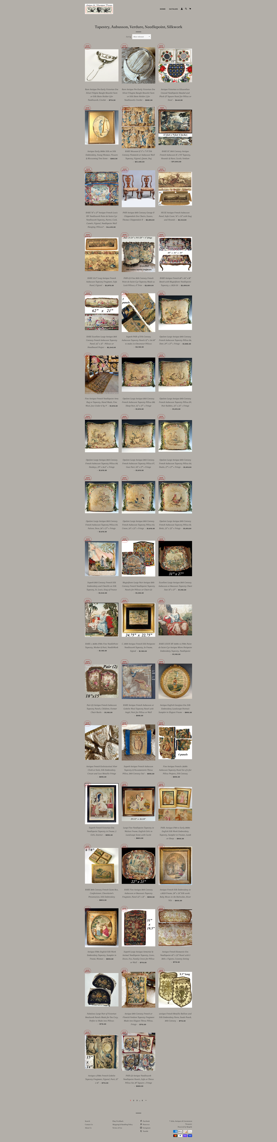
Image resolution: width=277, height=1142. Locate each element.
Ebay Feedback (118, 1121)
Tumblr (145, 1131)
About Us (88, 1128)
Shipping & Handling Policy (123, 1124)
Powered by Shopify (185, 1127)
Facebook (146, 1121)
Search (87, 1121)
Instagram (146, 1128)
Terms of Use (117, 1128)
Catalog (173, 9)
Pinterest (146, 1124)
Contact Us (89, 1124)
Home (162, 9)
